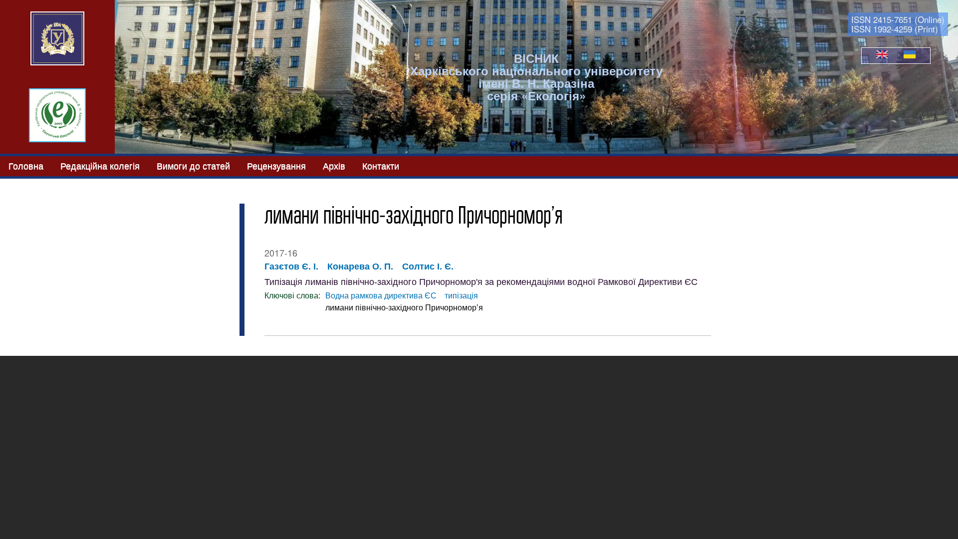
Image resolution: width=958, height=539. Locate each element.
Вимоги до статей (193, 165)
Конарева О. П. (360, 266)
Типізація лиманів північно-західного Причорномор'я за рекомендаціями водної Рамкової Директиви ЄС (481, 282)
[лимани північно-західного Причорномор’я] (882, 55)
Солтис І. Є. (428, 266)
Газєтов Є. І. (291, 266)
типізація (461, 295)
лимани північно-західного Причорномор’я (404, 307)
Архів (334, 165)
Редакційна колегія (100, 165)
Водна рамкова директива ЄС (381, 295)
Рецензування (276, 165)
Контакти (380, 165)
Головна (25, 165)
